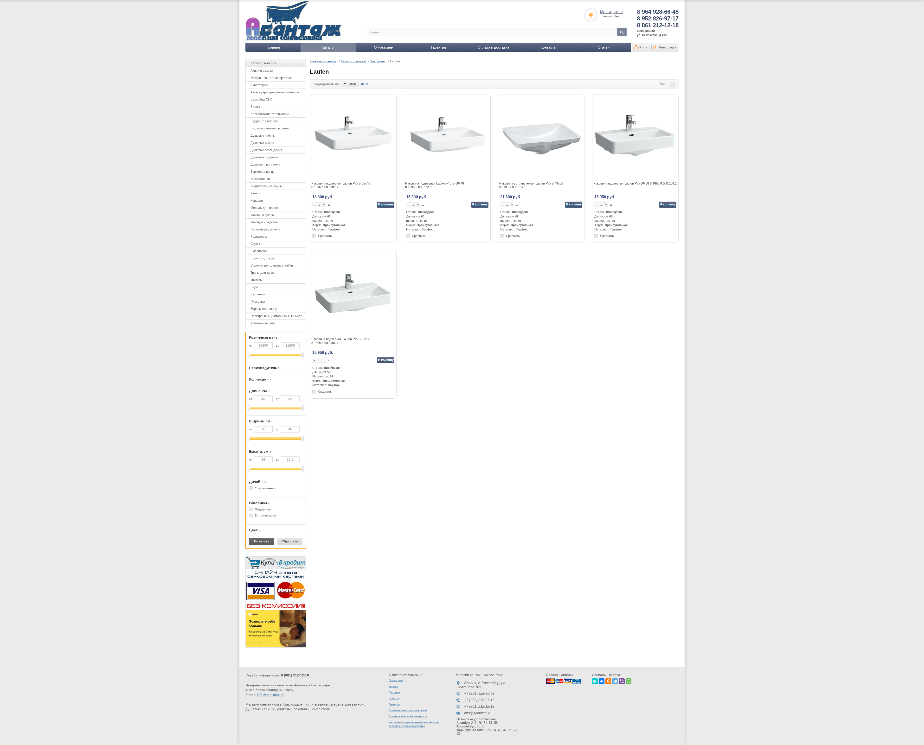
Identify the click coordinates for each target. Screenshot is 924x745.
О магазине (383, 47)
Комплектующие (262, 323)
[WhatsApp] (628, 680)
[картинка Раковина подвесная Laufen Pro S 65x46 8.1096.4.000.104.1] (353, 138)
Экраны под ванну (263, 309)
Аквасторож (259, 85)
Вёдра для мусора (264, 121)
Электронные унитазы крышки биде (276, 316)
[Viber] (622, 680)
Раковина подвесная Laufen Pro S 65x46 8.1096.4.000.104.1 (340, 185)
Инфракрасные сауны (266, 186)
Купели (255, 193)
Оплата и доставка (493, 47)
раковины (301, 709)
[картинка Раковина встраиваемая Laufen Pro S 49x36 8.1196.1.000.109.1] (541, 138)
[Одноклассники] (608, 680)
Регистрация (667, 47)
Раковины (257, 294)
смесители (321, 709)
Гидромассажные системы (269, 128)
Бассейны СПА (261, 99)
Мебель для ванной (264, 208)
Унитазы (256, 280)
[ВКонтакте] (601, 680)
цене (364, 83)
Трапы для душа (262, 272)
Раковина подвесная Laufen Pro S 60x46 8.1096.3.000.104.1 (434, 185)
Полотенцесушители (265, 229)
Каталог (328, 47)
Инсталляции (260, 179)
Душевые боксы (262, 143)
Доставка (394, 692)
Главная (273, 47)
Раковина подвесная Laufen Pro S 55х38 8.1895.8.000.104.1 (340, 341)
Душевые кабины (262, 135)
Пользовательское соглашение (408, 710)
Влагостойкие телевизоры (269, 114)
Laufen (319, 71)
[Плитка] (672, 84)
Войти (643, 47)
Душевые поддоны (264, 157)
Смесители (258, 251)
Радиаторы (258, 236)
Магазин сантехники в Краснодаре (273, 704)
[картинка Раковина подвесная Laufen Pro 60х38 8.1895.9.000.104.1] (635, 138)
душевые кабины (259, 709)
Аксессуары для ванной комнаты (274, 92)
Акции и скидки (261, 70)
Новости (394, 698)
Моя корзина (611, 12)
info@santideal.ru (270, 695)
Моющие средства (264, 222)
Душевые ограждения (266, 150)
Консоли (256, 200)
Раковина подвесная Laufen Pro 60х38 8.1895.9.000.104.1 (635, 183)
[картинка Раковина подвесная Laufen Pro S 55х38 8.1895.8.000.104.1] (353, 293)
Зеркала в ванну (262, 171)
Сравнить (325, 236)
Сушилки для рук (263, 258)
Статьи (604, 47)
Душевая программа (265, 164)
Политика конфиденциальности (408, 716)
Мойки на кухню (262, 215)
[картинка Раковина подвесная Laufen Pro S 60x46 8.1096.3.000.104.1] (447, 138)
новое (352, 84)
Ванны (255, 106)
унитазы (284, 709)
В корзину (386, 204)
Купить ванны (316, 704)
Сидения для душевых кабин (271, 265)
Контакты (548, 47)
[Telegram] (615, 680)
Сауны (255, 244)
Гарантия (438, 47)
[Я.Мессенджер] (595, 680)
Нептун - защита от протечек (271, 78)
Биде (254, 287)
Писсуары (257, 301)
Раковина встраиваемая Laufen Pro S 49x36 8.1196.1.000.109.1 (531, 185)
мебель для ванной (347, 704)
